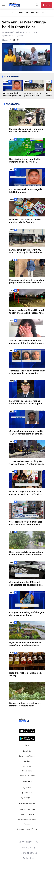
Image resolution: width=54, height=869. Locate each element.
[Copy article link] (18, 40)
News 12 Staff (8, 32)
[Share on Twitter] (14, 40)
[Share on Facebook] (10, 40)
